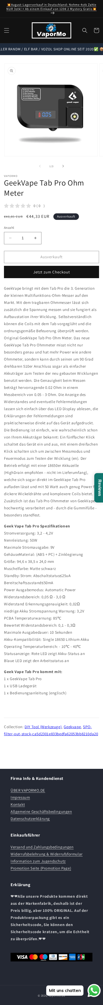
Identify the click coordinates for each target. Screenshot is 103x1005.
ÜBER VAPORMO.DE (28, 790)
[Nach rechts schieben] (63, 166)
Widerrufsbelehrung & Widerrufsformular (47, 853)
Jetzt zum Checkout (51, 271)
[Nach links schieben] (40, 166)
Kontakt (18, 804)
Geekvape (72, 726)
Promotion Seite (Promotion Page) (41, 868)
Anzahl (9, 227)
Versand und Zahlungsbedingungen (42, 846)
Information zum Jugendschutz (38, 861)
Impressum (20, 797)
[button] (6, 30)
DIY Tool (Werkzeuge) (43, 726)
